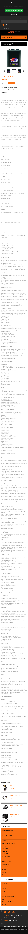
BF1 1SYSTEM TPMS (7, 835)
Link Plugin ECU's (6, 856)
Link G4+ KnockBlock (16, 805)
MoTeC (3, 899)
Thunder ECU (10, 148)
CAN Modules (5, 838)
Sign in (21, 18)
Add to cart (11, 83)
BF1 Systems (5, 883)
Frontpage (4, 846)
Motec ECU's (5, 859)
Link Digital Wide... (15, 814)
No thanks (14, 14)
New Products (5, 864)
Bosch (3, 886)
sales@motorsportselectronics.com (15, 926)
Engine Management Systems (11, 87)
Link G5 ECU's (5, 853)
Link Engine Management (11, 89)
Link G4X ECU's (5, 851)
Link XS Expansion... (15, 795)
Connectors (4, 840)
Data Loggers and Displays (8, 843)
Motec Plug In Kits (6, 861)
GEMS (3, 891)
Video (3, 874)
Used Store (4, 872)
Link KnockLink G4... (15, 786)
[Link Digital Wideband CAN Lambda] (5, 817)
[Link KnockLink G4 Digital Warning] (5, 788)
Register (8, 18)
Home (3, 43)
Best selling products (12, 43)
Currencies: (4, 28)
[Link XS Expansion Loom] (5, 798)
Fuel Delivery (5, 848)
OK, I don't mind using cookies (14, 10)
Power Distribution (6, 867)
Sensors (4, 869)
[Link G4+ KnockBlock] (5, 807)
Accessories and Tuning (7, 830)
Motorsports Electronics (8, 901)
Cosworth (4, 888)
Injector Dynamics (6, 894)
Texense (4, 904)
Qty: (2, 83)
